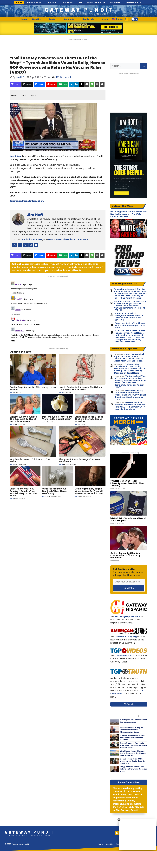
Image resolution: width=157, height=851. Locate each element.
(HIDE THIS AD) (84, 39)
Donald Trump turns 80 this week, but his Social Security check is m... (132, 761)
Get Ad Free (115, 2)
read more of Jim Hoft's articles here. (68, 239)
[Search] (143, 66)
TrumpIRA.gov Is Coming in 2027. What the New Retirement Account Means (133, 745)
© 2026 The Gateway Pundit (17, 844)
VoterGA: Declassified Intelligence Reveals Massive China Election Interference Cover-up (129, 316)
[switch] (134, 19)
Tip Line (19, 2)
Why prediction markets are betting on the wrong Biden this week (133, 769)
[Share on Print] (102, 84)
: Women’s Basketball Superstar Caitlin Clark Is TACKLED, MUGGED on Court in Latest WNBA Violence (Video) (129, 357)
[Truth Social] (117, 833)
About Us (36, 19)
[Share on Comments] (86, 84)
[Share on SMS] (92, 84)
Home (24, 19)
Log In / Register (131, 2)
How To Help (88, 19)
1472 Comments (63, 77)
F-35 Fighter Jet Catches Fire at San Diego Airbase (133, 721)
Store (79, 2)
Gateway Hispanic (35, 2)
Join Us (52, 19)
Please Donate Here (128, 782)
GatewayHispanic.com (127, 616)
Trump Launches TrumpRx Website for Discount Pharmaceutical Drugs (131, 729)
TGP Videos (67, 2)
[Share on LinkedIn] (76, 84)
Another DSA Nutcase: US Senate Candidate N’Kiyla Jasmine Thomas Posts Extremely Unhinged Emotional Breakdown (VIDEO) (130, 305)
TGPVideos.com (123, 655)
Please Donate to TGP (96, 2)
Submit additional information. (27, 201)
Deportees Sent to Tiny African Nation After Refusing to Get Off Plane (130, 325)
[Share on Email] (97, 84)
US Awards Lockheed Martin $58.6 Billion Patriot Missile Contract (132, 737)
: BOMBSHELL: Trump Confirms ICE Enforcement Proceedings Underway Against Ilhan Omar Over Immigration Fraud (130, 394)
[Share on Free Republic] (81, 84)
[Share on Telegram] (71, 84)
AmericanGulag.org (126, 636)
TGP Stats (129, 704)
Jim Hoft (35, 214)
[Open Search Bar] (126, 19)
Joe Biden (15, 156)
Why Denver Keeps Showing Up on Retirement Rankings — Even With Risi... (133, 753)
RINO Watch (53, 2)
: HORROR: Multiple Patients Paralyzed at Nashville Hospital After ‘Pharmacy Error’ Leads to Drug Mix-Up (130, 405)
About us (109, 844)
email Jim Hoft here (32, 239)
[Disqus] (57, 310)
